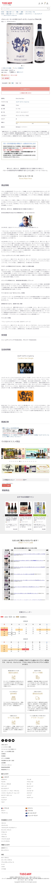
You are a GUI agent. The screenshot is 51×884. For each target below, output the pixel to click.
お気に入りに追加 (7, 68)
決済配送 (3, 753)
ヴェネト (3, 781)
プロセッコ (4, 836)
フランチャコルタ (5, 839)
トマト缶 (3, 869)
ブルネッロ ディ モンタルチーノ (9, 827)
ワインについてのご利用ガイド (8, 749)
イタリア (6, 777)
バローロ (3, 823)
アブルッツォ (30, 781)
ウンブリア (4, 800)
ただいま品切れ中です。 (25, 89)
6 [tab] (20, 461)
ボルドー (3, 810)
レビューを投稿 (6, 485)
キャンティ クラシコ (6, 830)
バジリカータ (30, 790)
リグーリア (4, 786)
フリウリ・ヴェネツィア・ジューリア (10, 793)
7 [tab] (22, 461)
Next (47, 516)
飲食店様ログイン (5, 769)
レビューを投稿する (18, 68)
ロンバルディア (5, 788)
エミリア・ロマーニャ (6, 795)
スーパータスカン (5, 841)
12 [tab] (32, 461)
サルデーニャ (30, 797)
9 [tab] (26, 461)
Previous (3, 516)
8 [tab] (24, 461)
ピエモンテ (4, 779)
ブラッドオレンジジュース (7, 862)
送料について (20, 72)
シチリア (29, 795)
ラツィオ (29, 779)
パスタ (3, 866)
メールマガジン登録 (6, 747)
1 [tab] (22, 66)
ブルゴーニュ (4, 813)
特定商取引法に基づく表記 (7, 760)
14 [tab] (36, 461)
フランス (6, 808)
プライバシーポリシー (6, 765)
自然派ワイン (4, 848)
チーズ (2, 864)
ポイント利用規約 (5, 758)
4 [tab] (16, 461)
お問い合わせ (4, 744)
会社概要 (3, 763)
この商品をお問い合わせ (25, 93)
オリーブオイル (5, 857)
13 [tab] (34, 461)
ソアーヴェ (4, 834)
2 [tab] (24, 66)
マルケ (3, 802)
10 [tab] (28, 461)
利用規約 (3, 756)
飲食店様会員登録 (5, 767)
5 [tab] (18, 461)
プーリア (29, 788)
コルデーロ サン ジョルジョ (22, 102)
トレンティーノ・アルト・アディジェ (10, 790)
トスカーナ (4, 797)
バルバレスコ (4, 825)
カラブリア (29, 793)
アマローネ (4, 832)
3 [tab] (14, 461)
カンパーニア (30, 786)
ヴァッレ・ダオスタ (6, 784)
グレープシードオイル (6, 860)
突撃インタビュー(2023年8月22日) (10, 428)
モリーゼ (29, 784)
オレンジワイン (5, 850)
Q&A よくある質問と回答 (7, 751)
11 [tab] (30, 461)
